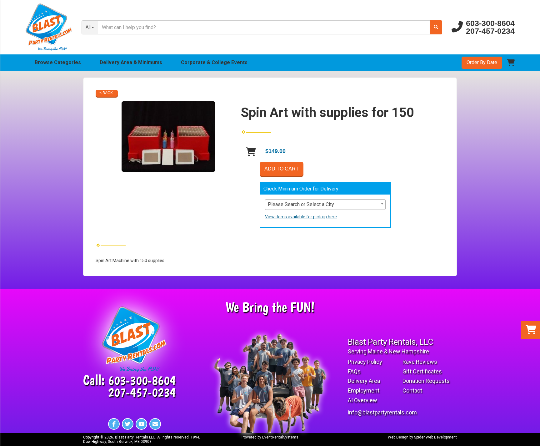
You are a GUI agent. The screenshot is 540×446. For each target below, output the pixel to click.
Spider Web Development (435, 437)
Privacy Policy (365, 361)
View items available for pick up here (301, 216)
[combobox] (325, 204)
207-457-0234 (490, 31)
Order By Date (482, 62)
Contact (412, 390)
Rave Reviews (419, 361)
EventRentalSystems (280, 437)
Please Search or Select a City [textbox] (301, 204)
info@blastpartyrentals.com (382, 412)
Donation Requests (426, 381)
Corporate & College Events (214, 62)
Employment (363, 390)
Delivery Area (364, 381)
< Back (106, 93)
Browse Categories (58, 62)
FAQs (354, 371)
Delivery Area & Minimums (131, 62)
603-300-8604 (490, 23)
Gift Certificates (422, 371)
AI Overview (362, 400)
